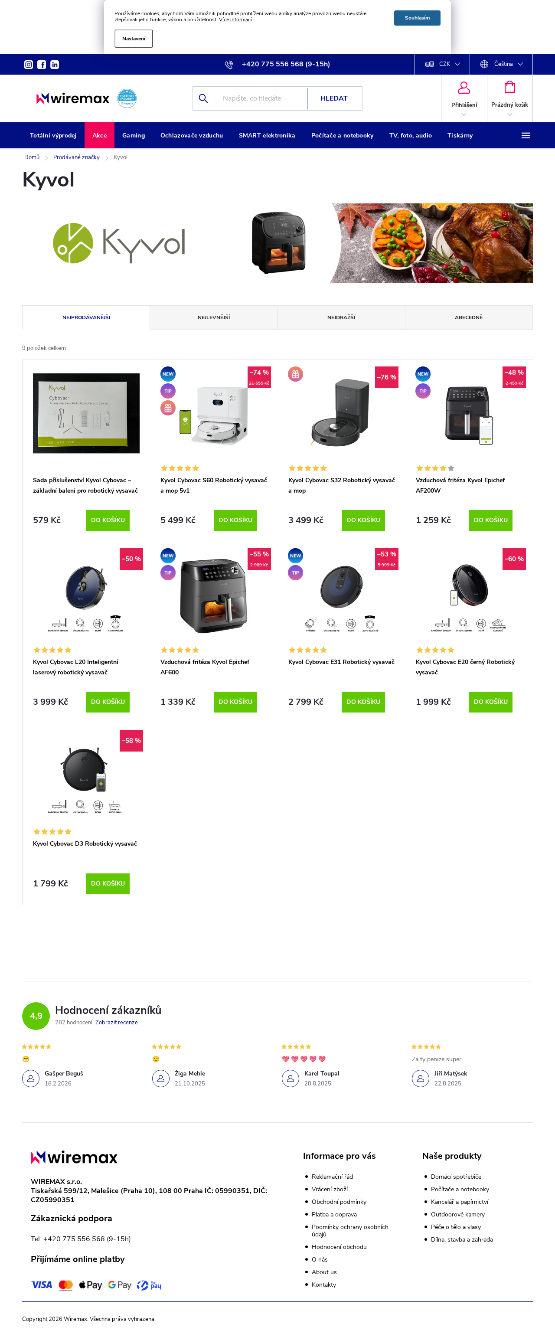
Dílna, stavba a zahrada (462, 1239)
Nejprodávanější (86, 317)
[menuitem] (53, 135)
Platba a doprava (334, 1214)
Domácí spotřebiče (456, 1177)
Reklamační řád (332, 1177)
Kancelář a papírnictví (459, 1202)
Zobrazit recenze (116, 1022)
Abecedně (469, 317)
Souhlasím (417, 17)
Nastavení (133, 38)
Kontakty (324, 1285)
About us (324, 1272)
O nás (320, 1259)
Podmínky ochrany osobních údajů (350, 1231)
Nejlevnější (214, 317)
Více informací (235, 19)
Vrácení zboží (330, 1189)
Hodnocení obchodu (339, 1247)
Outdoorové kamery (458, 1214)
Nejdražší (341, 317)
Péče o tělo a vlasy (456, 1227)
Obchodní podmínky (339, 1202)
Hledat (334, 98)
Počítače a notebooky (460, 1189)
